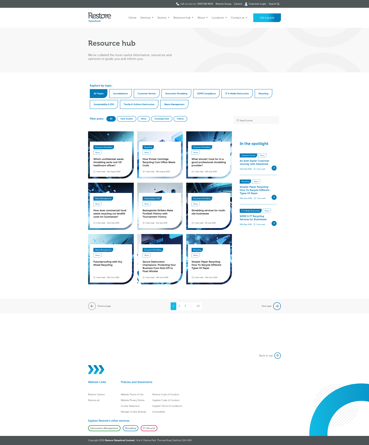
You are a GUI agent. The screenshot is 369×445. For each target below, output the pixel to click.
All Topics (98, 93)
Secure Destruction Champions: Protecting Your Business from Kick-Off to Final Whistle (159, 266)
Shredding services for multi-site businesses (209, 212)
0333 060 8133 (205, 4)
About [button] (201, 17)
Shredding (130, 428)
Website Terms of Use (132, 394)
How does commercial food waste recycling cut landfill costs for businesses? (109, 213)
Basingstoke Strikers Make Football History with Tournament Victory (158, 213)
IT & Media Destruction (237, 93)
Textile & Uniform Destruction (139, 104)
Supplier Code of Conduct (165, 400)
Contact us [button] (238, 17)
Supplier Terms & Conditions (167, 406)
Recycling (263, 93)
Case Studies (126, 119)
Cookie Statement (130, 406)
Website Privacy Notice (133, 400)
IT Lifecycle (149, 428)
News (143, 119)
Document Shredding (176, 93)
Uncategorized (162, 119)
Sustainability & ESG (104, 104)
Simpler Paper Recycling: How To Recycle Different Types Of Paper (206, 265)
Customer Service (147, 93)
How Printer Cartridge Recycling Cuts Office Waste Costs (159, 162)
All (111, 119)
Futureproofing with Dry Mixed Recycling (107, 263)
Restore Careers (96, 394)
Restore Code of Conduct (165, 394)
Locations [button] (218, 17)
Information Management (104, 428)
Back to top (266, 355)
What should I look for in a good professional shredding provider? (209, 162)
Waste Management (174, 104)
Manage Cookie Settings (133, 412)
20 (198, 306)
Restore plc (94, 400)
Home (132, 17)
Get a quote (267, 17)
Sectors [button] (162, 17)
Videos (180, 119)
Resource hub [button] (182, 17)
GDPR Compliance (206, 93)
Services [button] (145, 17)
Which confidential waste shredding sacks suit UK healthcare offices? (108, 162)
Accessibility (158, 412)
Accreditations (120, 93)
